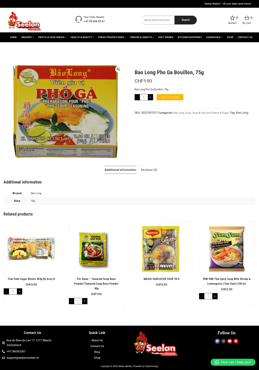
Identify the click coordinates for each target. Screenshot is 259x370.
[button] (118, 69)
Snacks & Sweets (141, 37)
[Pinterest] (236, 341)
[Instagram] (223, 341)
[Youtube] (229, 341)
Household (213, 37)
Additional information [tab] (120, 170)
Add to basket (170, 97)
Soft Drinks (165, 37)
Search (186, 19)
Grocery (26, 37)
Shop (230, 37)
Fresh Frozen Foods (111, 37)
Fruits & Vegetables (51, 37)
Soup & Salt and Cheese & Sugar (210, 112)
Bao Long (179, 112)
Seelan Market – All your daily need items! (227, 3)
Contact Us (245, 37)
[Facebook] (217, 341)
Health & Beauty (81, 37)
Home (13, 37)
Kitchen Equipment (190, 37)
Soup (188, 112)
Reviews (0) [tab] (149, 170)
